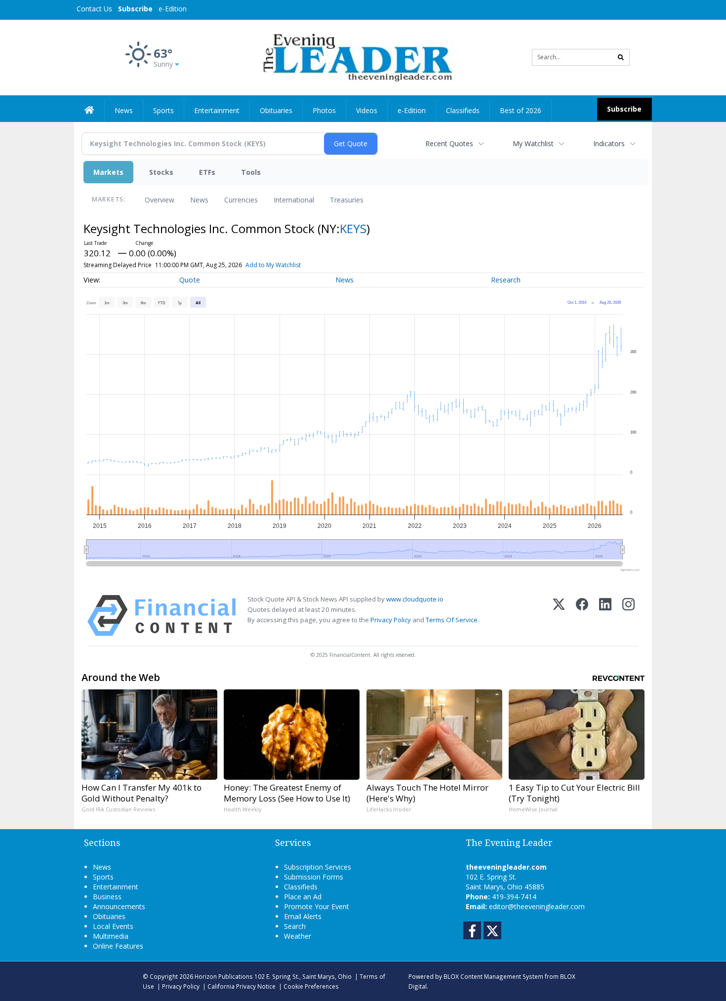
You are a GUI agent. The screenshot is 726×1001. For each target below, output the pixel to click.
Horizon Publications (224, 976)
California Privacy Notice (241, 986)
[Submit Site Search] (620, 57)
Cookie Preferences (311, 986)
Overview (159, 199)
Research (506, 279)
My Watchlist (533, 143)
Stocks (161, 172)
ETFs (207, 172)
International (294, 199)
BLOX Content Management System (493, 976)
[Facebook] (582, 615)
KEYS (353, 228)
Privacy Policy (390, 619)
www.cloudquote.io (415, 599)
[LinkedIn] (605, 615)
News (199, 199)
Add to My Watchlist (273, 265)
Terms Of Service (452, 619)
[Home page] (356, 56)
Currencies (241, 199)
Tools (251, 172)
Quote (189, 279)
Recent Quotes (449, 143)
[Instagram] (628, 615)
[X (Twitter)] (559, 615)
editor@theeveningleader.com (537, 906)
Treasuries (346, 199)
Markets (108, 172)
